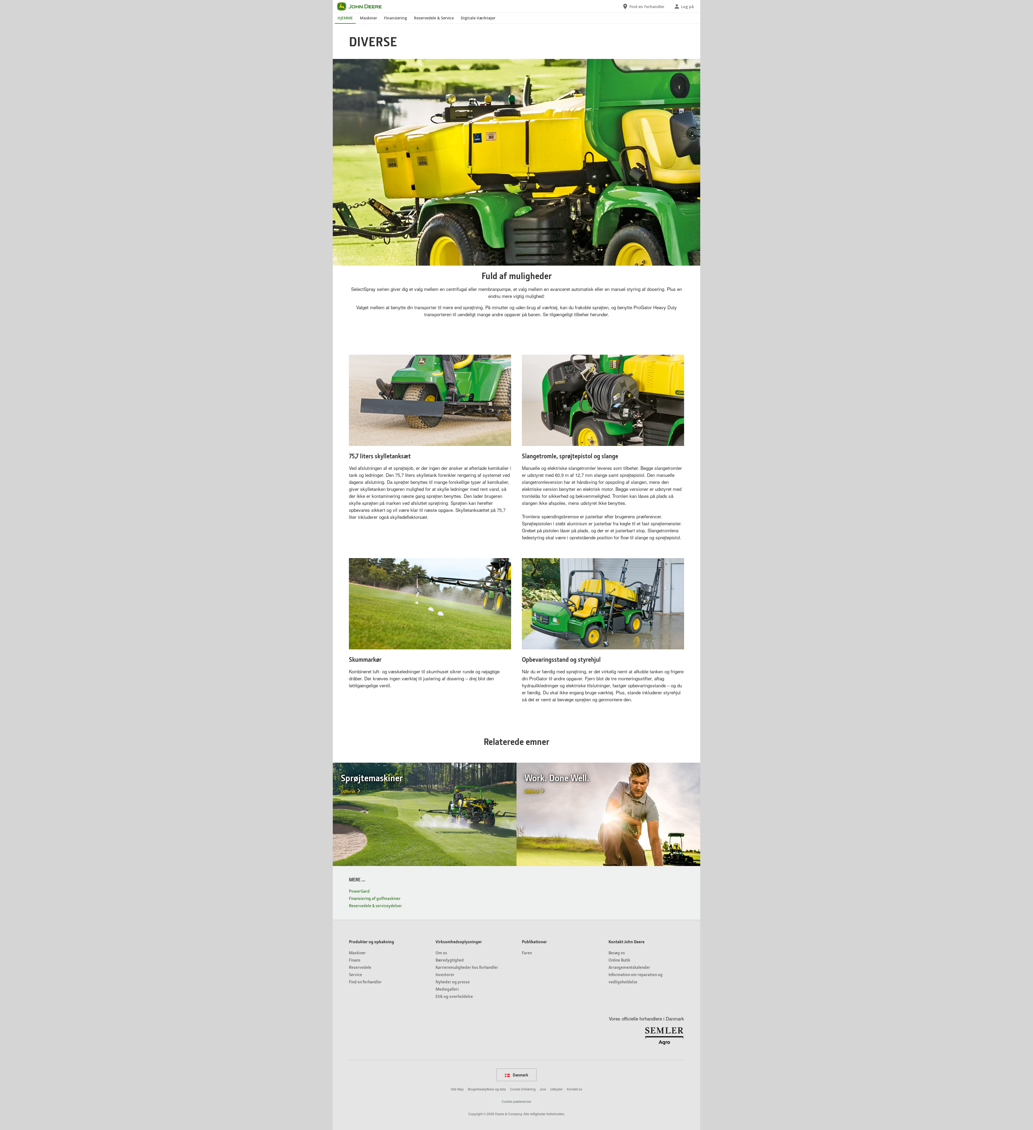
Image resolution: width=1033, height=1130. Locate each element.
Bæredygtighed (450, 960)
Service (355, 974)
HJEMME (345, 17)
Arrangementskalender (629, 967)
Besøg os (617, 952)
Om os (441, 952)
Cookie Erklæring (523, 1089)
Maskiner (368, 17)
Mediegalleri (447, 989)
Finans (354, 960)
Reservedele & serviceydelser (375, 905)
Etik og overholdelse (454, 996)
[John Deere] (362, 6)
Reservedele (360, 967)
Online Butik (619, 960)
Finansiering (395, 17)
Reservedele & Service (434, 17)
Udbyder (556, 1089)
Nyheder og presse (453, 981)
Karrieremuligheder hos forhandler (467, 967)
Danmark (520, 1075)
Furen (527, 952)
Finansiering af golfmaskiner (375, 898)
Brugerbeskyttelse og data (487, 1089)
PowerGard (359, 891)
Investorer (445, 974)
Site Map (457, 1089)
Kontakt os (574, 1089)
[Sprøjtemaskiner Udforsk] (424, 813)
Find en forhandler (365, 981)
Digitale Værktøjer (478, 17)
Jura (543, 1089)
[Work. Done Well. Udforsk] (608, 813)
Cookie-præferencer (516, 1101)
